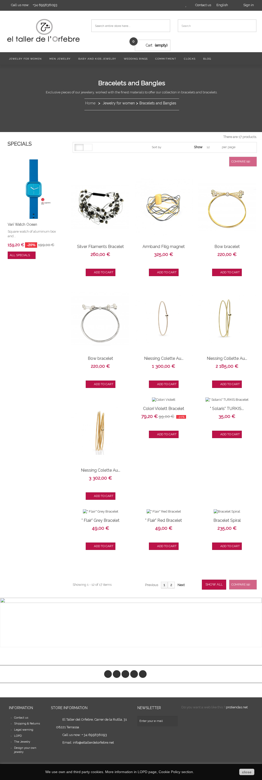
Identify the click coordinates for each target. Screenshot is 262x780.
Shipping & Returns (27, 723)
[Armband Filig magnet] (164, 207)
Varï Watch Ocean (22, 224)
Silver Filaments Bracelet (100, 246)
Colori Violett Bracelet (163, 408)
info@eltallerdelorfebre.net (93, 742)
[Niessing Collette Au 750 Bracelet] (227, 318)
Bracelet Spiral (227, 520)
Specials (20, 144)
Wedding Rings (136, 58)
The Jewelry (22, 741)
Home (90, 103)
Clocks (189, 58)
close (247, 772)
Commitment (165, 58)
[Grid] (78, 147)
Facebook (108, 674)
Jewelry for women (25, 58)
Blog (207, 58)
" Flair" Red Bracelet (163, 520)
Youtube (134, 674)
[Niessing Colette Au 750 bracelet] (164, 318)
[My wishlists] (186, 5)
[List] (87, 147)
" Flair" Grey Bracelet (100, 520)
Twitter (117, 674)
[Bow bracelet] (227, 207)
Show (198, 147)
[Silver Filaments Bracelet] (100, 207)
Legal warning (23, 729)
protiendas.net (237, 707)
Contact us (21, 717)
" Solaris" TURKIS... (227, 408)
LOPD (18, 736)
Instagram (143, 674)
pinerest (125, 674)
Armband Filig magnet (164, 246)
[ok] (172, 721)
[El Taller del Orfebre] (44, 30)
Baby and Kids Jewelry (97, 58)
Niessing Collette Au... (227, 358)
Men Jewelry (60, 58)
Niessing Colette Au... (163, 358)
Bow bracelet (227, 246)
